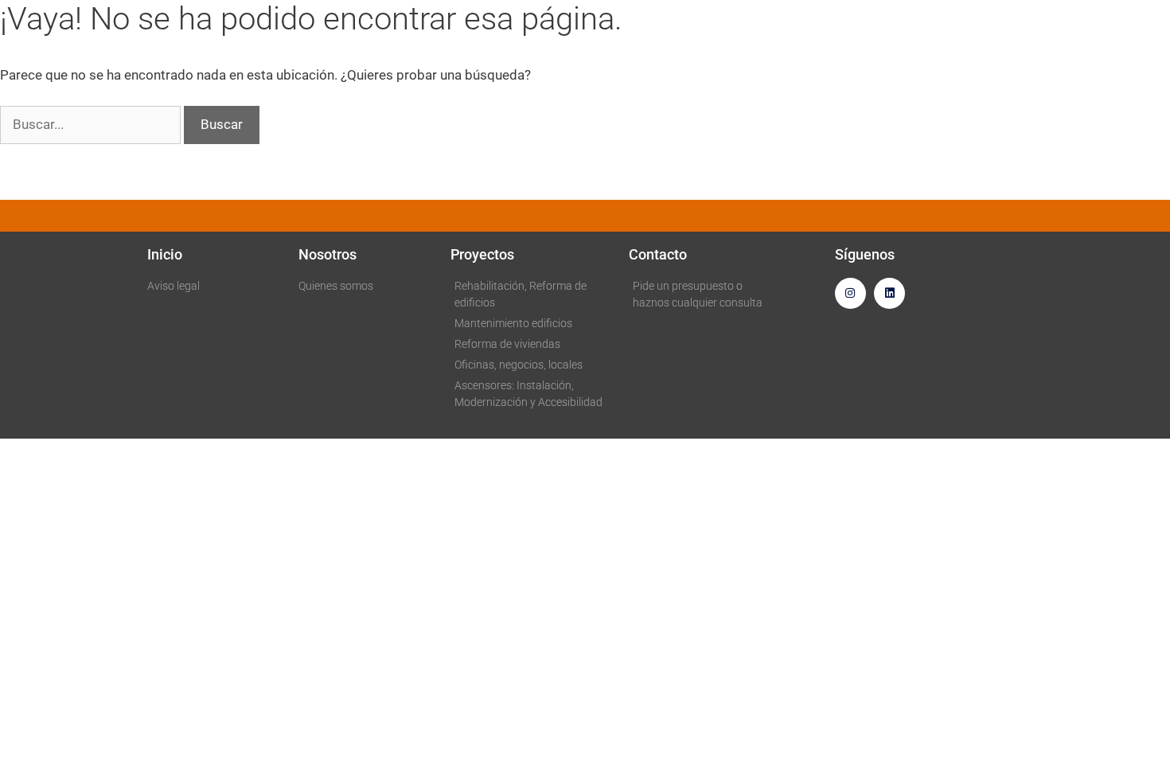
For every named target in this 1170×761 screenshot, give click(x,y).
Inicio (164, 254)
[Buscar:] (92, 124)
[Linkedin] (889, 293)
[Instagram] (850, 293)
